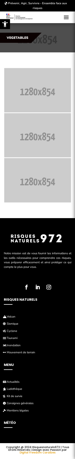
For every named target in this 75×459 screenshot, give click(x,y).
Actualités (13, 382)
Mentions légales (18, 410)
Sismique (12, 324)
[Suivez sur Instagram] (48, 287)
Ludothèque (14, 389)
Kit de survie (14, 396)
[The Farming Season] (37, 90)
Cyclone (12, 331)
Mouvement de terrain (21, 352)
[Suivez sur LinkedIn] (37, 287)
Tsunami (12, 338)
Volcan (11, 316)
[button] (5, 24)
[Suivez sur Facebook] (26, 287)
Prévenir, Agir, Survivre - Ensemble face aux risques (37, 5)
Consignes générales (20, 403)
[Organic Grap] (37, 180)
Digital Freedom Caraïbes (38, 452)
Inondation (14, 345)
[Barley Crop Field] (37, 135)
